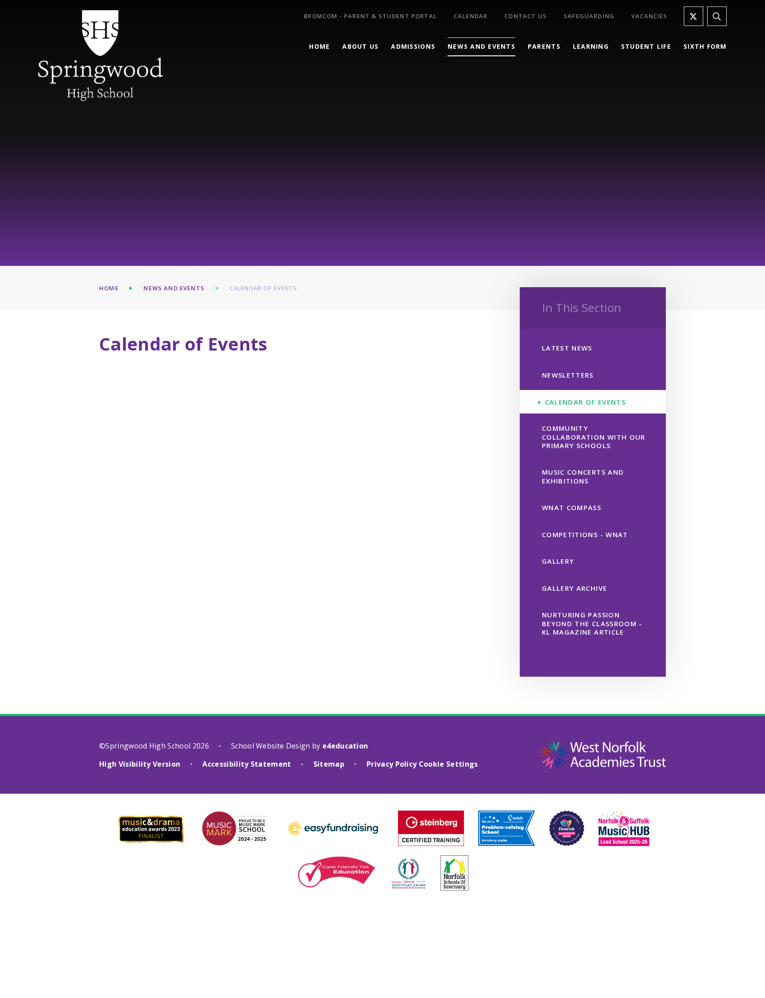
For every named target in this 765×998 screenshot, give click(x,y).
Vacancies (649, 16)
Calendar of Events (263, 288)
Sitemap (328, 764)
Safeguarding (589, 16)
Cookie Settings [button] (448, 764)
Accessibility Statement (246, 764)
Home (109, 288)
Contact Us (525, 16)
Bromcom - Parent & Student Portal (370, 16)
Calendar (470, 16)
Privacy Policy (392, 764)
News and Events (174, 288)
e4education (345, 746)
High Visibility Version (139, 764)
